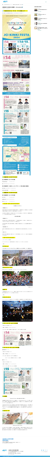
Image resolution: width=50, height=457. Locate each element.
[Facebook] (45, 450)
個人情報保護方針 (46, 451)
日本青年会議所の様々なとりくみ (8, 4)
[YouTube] (43, 450)
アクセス (42, 451)
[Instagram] (47, 450)
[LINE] (41, 450)
